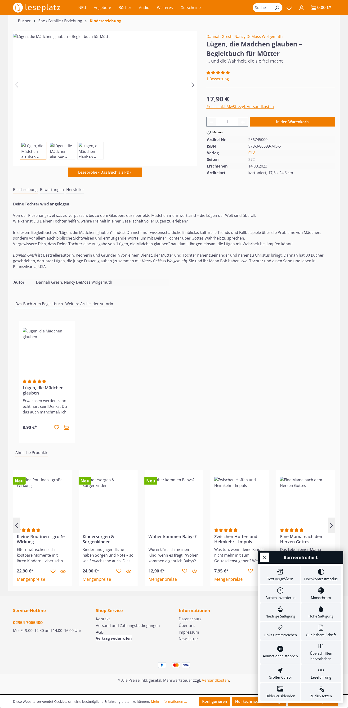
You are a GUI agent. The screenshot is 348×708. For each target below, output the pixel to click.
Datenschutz (190, 619)
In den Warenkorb (292, 121)
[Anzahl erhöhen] (243, 122)
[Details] (63, 571)
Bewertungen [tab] (52, 189)
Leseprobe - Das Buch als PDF (105, 172)
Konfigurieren (214, 701)
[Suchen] (277, 7)
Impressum (189, 632)
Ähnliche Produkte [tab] (31, 452)
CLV (251, 152)
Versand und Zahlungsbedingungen (128, 625)
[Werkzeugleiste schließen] (264, 557)
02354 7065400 (28, 622)
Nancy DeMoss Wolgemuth (258, 36)
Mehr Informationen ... (169, 701)
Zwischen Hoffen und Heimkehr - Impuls (235, 539)
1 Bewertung (217, 79)
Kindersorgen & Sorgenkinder (98, 539)
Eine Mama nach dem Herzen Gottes (302, 539)
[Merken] (57, 427)
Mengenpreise (31, 579)
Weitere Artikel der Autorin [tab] (89, 303)
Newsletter (188, 638)
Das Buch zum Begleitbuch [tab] (39, 303)
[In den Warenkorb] (66, 427)
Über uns (187, 625)
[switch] (280, 575)
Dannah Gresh (219, 36)
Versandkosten (215, 680)
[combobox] (262, 7)
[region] (105, 95)
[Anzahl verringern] (211, 122)
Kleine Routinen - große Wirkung (41, 539)
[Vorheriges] (16, 84)
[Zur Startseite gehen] (36, 8)
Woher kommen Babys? (172, 536)
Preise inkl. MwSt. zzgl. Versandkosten (240, 106)
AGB (99, 632)
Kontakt (103, 619)
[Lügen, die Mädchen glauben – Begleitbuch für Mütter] (105, 85)
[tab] (25, 190)
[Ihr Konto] (301, 7)
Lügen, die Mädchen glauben (43, 390)
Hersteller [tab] (75, 189)
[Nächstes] (193, 84)
